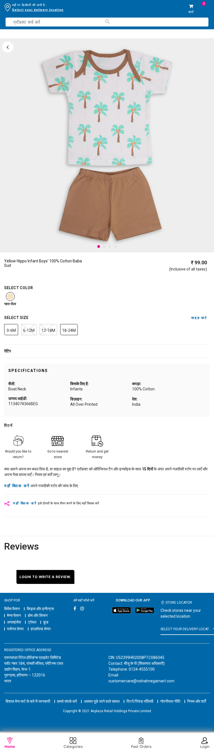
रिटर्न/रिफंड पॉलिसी (140, 701)
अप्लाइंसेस (14, 622)
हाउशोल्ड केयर (41, 629)
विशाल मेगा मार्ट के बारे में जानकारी (28, 701)
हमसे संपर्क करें (67, 701)
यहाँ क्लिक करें (17, 486)
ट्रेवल (32, 622)
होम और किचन (38, 615)
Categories (73, 746)
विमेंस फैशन (12, 608)
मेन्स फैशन (14, 615)
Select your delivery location (38, 10)
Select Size (16, 317)
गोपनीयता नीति (170, 701)
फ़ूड (45, 622)
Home (9, 746)
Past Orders (141, 746)
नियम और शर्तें (196, 701)
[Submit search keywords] (107, 21)
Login (205, 746)
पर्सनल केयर (15, 629)
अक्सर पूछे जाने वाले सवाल (102, 701)
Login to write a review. (45, 577)
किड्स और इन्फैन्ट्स (40, 608)
